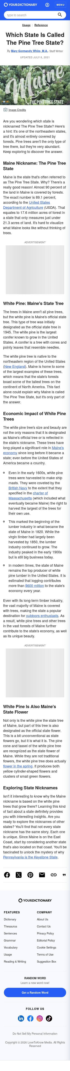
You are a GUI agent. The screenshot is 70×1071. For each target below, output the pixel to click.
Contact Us (44, 926)
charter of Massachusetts (28, 495)
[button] (47, 5)
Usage (26, 25)
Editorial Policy (46, 940)
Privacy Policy (45, 933)
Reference (41, 25)
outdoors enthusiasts (42, 615)
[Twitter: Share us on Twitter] (18, 874)
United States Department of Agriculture (26, 205)
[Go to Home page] (20, 4)
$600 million (34, 585)
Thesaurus (10, 926)
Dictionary (10, 919)
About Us (42, 919)
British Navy (18, 487)
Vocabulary (11, 947)
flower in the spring (17, 765)
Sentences (10, 933)
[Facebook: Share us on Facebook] (7, 874)
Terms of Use (45, 954)
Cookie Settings (46, 947)
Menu (61, 4)
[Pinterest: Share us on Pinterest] (30, 874)
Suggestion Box (46, 961)
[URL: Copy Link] (53, 874)
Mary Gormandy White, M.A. (29, 51)
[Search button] (60, 14)
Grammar (10, 940)
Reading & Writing (15, 961)
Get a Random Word (35, 992)
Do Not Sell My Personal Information (35, 1033)
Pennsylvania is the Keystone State (30, 856)
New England (14, 366)
